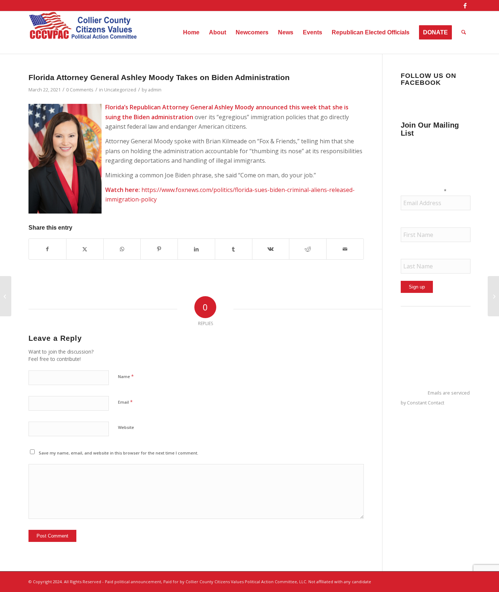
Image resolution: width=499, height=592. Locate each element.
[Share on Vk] (270, 249)
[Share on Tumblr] (233, 249)
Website (126, 427)
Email (125, 402)
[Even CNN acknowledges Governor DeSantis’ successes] (493, 296)
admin (154, 89)
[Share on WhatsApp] (122, 249)
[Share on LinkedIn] (196, 249)
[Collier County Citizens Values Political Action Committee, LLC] (83, 32)
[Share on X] (84, 249)
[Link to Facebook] (465, 5)
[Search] (464, 32)
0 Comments (80, 89)
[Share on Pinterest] (159, 249)
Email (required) (423, 190)
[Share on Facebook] (47, 249)
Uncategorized (120, 89)
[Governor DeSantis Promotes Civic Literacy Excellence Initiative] (5, 296)
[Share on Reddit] (307, 249)
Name (126, 376)
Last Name (415, 254)
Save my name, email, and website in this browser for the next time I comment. (118, 453)
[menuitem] (191, 32)
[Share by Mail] (345, 249)
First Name (415, 222)
